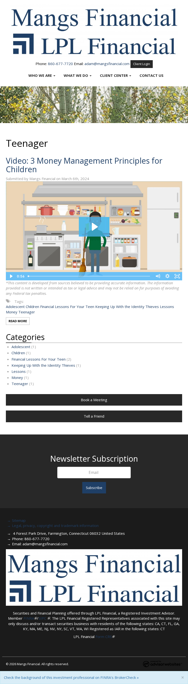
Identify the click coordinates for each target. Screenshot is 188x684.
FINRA (29, 618)
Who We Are (40, 75)
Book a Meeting (94, 399)
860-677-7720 (60, 63)
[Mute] (158, 276)
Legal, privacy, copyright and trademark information (55, 525)
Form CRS (103, 636)
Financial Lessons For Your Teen (67, 306)
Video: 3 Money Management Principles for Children (84, 164)
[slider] (89, 276)
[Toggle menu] (55, 75)
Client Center (114, 75)
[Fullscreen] (177, 276)
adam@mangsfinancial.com (106, 63)
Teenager (26, 311)
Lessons (167, 306)
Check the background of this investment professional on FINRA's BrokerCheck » (71, 677)
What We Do (76, 75)
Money (11, 311)
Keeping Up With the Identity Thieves (127, 306)
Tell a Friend (94, 416)
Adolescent (15, 306)
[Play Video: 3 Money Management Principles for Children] (94, 227)
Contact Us (152, 75)
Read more (18, 321)
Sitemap (19, 520)
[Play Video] (11, 276)
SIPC (42, 618)
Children (32, 306)
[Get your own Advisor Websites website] (162, 664)
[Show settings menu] (167, 276)
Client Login (141, 64)
